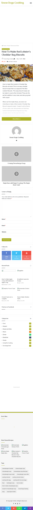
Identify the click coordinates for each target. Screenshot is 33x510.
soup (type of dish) (11, 491)
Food (8, 45)
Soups (4, 340)
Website (4, 232)
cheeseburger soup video (23, 474)
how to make (20, 483)
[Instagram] (20, 504)
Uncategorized (7, 345)
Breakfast (5, 337)
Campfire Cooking (8, 343)
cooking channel (6, 477)
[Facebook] (13, 504)
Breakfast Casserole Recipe (23, 280)
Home (4, 45)
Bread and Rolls (15, 45)
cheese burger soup (20, 468)
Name (4, 219)
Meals (4, 331)
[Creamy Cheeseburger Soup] (6, 447)
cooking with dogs (6, 480)
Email (4, 225)
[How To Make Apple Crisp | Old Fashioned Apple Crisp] (9, 274)
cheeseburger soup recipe (8, 474)
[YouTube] (17, 504)
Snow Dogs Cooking (9, 58)
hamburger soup (10, 483)
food (3, 483)
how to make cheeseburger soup (10, 485)
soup (3, 491)
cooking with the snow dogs (19, 480)
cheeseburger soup (6, 471)
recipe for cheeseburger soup (9, 488)
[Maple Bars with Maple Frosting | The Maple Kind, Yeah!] (6, 453)
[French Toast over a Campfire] (9, 291)
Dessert (5, 326)
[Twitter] (15, 504)
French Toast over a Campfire (7, 298)
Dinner (4, 334)
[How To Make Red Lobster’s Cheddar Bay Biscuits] (16, 454)
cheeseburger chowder (7, 468)
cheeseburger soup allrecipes (21, 471)
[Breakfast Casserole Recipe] (24, 274)
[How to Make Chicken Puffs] (24, 291)
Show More (16, 119)
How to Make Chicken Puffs (23, 298)
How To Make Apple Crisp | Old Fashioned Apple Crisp (7, 281)
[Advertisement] (16, 25)
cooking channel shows (18, 477)
